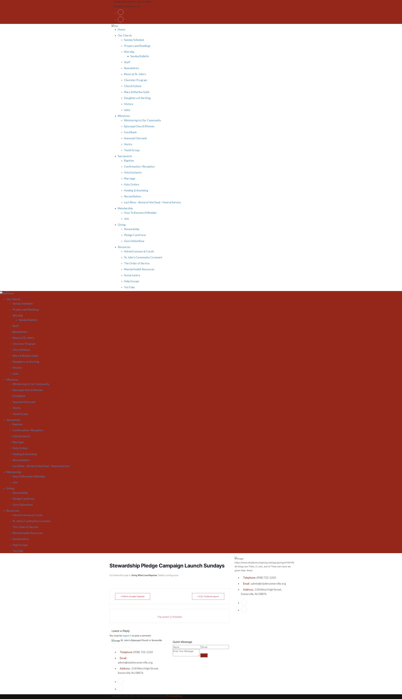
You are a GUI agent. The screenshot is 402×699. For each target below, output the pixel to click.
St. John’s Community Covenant (143, 257)
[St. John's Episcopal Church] (114, 25)
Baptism (129, 160)
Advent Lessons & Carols (139, 251)
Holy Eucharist (133, 172)
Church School (132, 86)
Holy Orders (131, 184)
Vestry (128, 144)
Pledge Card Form (135, 235)
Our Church (125, 35)
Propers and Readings (137, 45)
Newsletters (131, 68)
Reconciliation (132, 196)
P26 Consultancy (174, 695)
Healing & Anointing (136, 190)
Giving (122, 224)
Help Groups (131, 281)
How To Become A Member (140, 212)
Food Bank (130, 132)
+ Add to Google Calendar (133, 596)
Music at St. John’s (135, 74)
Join (126, 218)
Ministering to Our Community (142, 120)
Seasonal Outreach (135, 138)
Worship (129, 51)
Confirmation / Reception (139, 166)
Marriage (129, 178)
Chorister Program (135, 80)
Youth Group (131, 150)
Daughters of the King (137, 98)
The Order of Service (136, 263)
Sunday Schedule (134, 39)
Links (127, 110)
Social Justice (132, 275)
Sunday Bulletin (139, 56)
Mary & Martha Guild (136, 92)
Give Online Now (134, 241)
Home (121, 29)
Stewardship (131, 229)
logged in (127, 635)
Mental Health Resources (139, 269)
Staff (127, 62)
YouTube (129, 287)
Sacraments (125, 156)
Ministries (124, 116)
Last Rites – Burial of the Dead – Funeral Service (152, 202)
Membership (125, 208)
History (128, 104)
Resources (124, 247)
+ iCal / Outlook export (208, 596)
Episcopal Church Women (139, 126)
